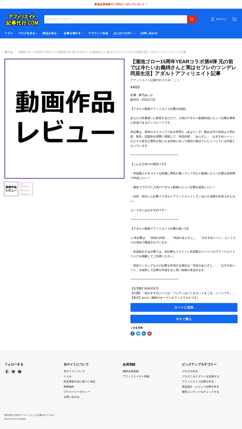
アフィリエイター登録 (136, 376)
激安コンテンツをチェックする (200, 391)
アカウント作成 (98, 33)
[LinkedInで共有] (144, 333)
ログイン (221, 19)
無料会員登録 (131, 371)
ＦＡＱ (67, 376)
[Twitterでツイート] (138, 333)
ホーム (8, 52)
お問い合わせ (148, 33)
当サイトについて (74, 371)
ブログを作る (27, 33)
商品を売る (50, 33)
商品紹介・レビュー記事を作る (200, 386)
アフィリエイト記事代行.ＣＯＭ (150, 80)
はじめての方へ (123, 33)
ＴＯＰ (8, 33)
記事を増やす (72, 33)
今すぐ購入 (184, 319)
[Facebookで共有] (132, 333)
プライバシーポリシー (77, 391)
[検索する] (192, 19)
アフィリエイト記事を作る (198, 381)
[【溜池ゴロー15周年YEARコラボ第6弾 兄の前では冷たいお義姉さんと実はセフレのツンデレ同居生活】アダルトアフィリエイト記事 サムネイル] (11, 189)
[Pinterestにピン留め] (149, 333)
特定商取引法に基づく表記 (79, 381)
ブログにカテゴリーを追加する (200, 376)
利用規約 (69, 386)
